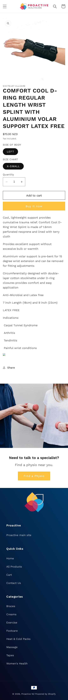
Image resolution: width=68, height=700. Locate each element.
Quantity (8, 174)
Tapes (10, 655)
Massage (12, 647)
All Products (14, 566)
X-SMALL (13, 166)
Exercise (11, 622)
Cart (9, 574)
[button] (5, 6)
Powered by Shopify (45, 694)
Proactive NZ (27, 694)
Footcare (12, 630)
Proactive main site (18, 535)
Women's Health (17, 663)
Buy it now (34, 206)
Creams (11, 614)
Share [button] (11, 367)
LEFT (10, 151)
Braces (10, 606)
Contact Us (13, 583)
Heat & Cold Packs (18, 638)
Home (10, 558)
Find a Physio (34, 476)
